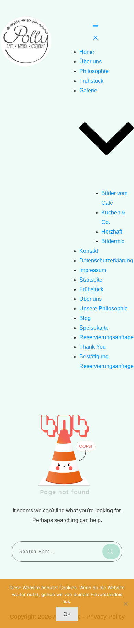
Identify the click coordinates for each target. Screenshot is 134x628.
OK (67, 614)
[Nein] (125, 603)
